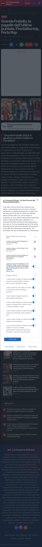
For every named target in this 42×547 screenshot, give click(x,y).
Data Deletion (9, 346)
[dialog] (21, 273)
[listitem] (21, 237)
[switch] (34, 242)
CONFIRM (12, 339)
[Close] (38, 201)
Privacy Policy (32, 346)
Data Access (21, 346)
